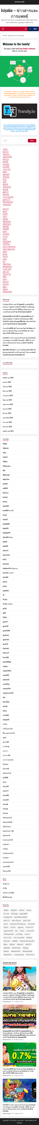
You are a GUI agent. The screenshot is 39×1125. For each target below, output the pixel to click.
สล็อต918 (6, 800)
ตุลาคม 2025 (7, 382)
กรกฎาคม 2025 (8, 395)
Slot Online (6, 702)
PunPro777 (6, 653)
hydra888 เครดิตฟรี (20, 917)
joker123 (6, 152)
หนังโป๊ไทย (6, 244)
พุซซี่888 (5, 777)
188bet (5, 444)
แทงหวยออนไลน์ (8, 862)
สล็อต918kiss (16, 948)
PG (3, 595)
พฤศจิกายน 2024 (8, 431)
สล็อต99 (5, 804)
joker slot (6, 272)
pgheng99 (6, 174)
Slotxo (5, 711)
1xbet (4, 453)
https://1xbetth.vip (9, 246)
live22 (5, 179)
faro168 (6, 914)
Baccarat (5, 493)
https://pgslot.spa (9, 249)
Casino (5, 515)
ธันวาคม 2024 (7, 426)
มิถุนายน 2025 (7, 400)
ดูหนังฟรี (5, 162)
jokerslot (6, 284)
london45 (31, 924)
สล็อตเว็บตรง (7, 221)
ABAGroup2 (6, 475)
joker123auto (16, 921)
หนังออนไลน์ (7, 187)
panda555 (6, 591)
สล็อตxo (5, 289)
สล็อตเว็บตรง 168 (8, 831)
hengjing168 (6, 533)
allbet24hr (6, 479)
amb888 (5, 488)
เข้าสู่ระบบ (6, 884)
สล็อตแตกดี (6, 835)
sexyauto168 (7, 688)
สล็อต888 (6, 226)
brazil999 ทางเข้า (8, 510)
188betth (5, 448)
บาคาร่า (5, 236)
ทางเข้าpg (6, 746)
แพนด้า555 (6, 866)
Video (35, 29)
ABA (4, 470)
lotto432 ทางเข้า (8, 573)
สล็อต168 (6, 786)
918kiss (5, 149)
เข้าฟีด (5, 888)
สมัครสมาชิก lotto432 (27, 941)
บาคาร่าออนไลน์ (8, 197)
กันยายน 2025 (7, 386)
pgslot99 (5, 626)
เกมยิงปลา (6, 844)
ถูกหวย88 (6, 742)
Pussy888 (6, 657)
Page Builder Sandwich (27, 48)
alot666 (5, 484)
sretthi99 (6, 715)
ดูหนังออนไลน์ (7, 266)
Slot (4, 697)
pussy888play (7, 662)
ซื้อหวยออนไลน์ (8, 202)
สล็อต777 (6, 791)
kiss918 (5, 256)
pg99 (4, 613)
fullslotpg (6, 177)
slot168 (5, 706)
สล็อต (4, 277)
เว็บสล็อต (6, 858)
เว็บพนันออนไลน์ (8, 853)
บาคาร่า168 (6, 169)
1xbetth (5, 457)
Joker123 (5, 550)
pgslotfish (6, 639)
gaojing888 (6, 524)
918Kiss (5, 461)
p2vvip (5, 586)
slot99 (5, 216)
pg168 (5, 211)
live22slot (6, 564)
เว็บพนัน (5, 849)
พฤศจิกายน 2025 (8, 378)
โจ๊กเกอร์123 (7, 274)
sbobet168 (6, 680)
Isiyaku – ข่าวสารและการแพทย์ (19, 13)
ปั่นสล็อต (5, 764)
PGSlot (5, 617)
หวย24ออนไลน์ (19, 955)
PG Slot (5, 599)
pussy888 (6, 164)
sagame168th (7, 157)
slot (4, 261)
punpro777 (6, 199)
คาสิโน (5, 724)
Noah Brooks (7, 1001)
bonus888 (6, 506)
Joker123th (6, 555)
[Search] (25, 29)
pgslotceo (6, 635)
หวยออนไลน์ (7, 204)
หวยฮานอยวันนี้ (8, 840)
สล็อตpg (5, 809)
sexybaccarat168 (8, 693)
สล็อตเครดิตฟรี (7, 822)
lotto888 (5, 577)
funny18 (5, 519)
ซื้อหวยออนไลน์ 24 (9, 733)
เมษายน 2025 (7, 409)
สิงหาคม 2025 (7, 391)
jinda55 (5, 214)
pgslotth (5, 644)
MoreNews (29, 1120)
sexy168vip (6, 684)
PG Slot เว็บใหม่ (8, 604)
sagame (5, 666)
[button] (3, 29)
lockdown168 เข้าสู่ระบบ (10, 568)
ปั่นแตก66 (6, 194)
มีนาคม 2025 (7, 413)
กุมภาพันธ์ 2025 (8, 418)
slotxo (5, 239)
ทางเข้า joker (7, 269)
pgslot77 (6, 192)
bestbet (5, 497)
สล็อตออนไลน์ (7, 292)
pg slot (5, 254)
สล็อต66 (5, 219)
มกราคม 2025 (7, 422)
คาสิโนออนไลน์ (8, 728)
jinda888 (5, 546)
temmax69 (6, 720)
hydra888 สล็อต (8, 537)
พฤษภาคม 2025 (8, 404)
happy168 (6, 528)
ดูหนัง (4, 182)
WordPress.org (7, 897)
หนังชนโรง (6, 154)
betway (5, 501)
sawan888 (6, 675)
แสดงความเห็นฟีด (8, 893)
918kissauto (6, 466)
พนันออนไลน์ (7, 773)
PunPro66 (6, 648)
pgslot (5, 172)
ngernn (5, 582)
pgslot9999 (6, 631)
